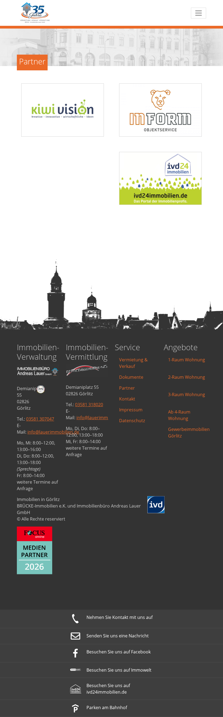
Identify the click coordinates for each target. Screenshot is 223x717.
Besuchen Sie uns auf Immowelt (118, 670)
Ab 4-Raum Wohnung (179, 415)
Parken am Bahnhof (106, 707)
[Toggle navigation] (198, 13)
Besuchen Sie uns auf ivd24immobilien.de (108, 688)
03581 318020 (89, 405)
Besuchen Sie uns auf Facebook (118, 652)
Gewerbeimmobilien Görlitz (189, 432)
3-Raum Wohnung (186, 394)
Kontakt (127, 399)
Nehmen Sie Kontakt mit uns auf (119, 617)
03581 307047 (40, 419)
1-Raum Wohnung (186, 360)
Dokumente (131, 377)
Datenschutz (132, 421)
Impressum (131, 410)
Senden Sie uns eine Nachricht (117, 636)
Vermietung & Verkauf (133, 363)
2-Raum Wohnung (186, 377)
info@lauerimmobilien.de (53, 432)
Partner (127, 388)
